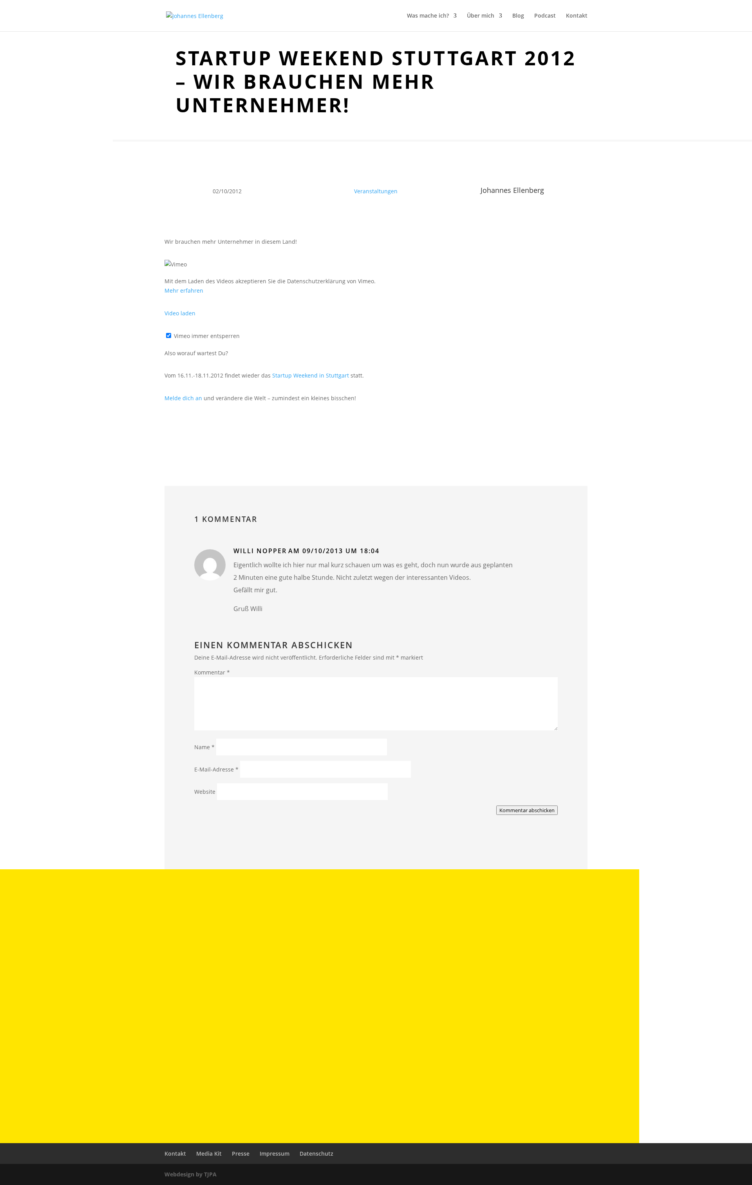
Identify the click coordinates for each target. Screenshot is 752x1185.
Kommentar (212, 672)
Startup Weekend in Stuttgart (310, 375)
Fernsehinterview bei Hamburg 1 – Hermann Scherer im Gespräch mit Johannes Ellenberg (266, 998)
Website (204, 791)
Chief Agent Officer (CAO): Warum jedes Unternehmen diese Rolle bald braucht (248, 936)
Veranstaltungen (376, 191)
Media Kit (209, 1153)
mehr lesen (141, 952)
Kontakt (577, 16)
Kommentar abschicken (527, 810)
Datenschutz (316, 1153)
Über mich (480, 16)
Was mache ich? (428, 16)
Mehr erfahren (183, 290)
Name (204, 747)
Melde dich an (183, 398)
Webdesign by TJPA (190, 1174)
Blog (518, 16)
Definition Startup (146, 1061)
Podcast (545, 16)
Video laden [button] (179, 313)
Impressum (274, 1153)
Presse (240, 1153)
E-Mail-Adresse (216, 769)
